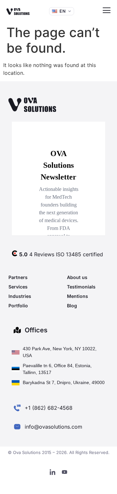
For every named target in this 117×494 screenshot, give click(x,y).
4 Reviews (36, 254)
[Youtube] (64, 472)
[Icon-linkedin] (52, 472)
